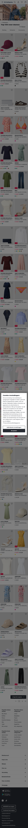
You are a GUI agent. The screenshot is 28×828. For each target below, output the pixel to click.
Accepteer (14, 430)
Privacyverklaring (7, 423)
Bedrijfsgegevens (16, 423)
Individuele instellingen (14, 427)
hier (4, 421)
